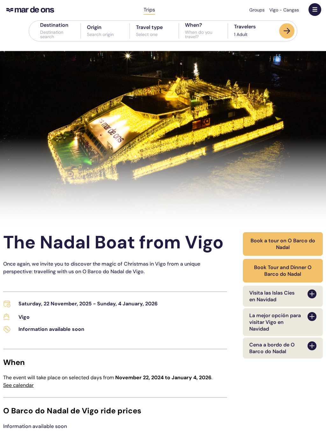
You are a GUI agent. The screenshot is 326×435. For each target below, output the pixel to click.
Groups (257, 10)
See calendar (18, 385)
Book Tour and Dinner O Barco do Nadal (283, 270)
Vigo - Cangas (284, 10)
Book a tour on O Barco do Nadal (283, 244)
